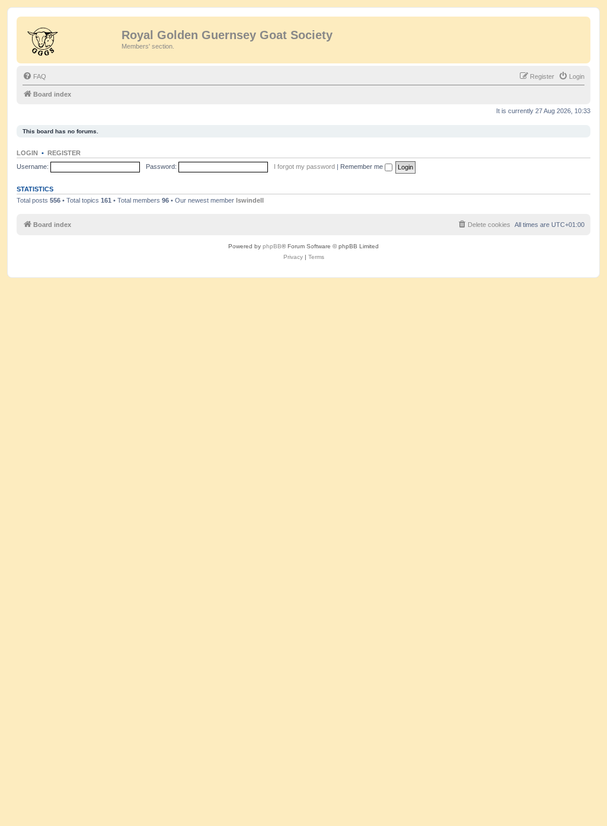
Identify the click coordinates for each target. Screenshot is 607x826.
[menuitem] (34, 76)
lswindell (250, 200)
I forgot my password (304, 166)
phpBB (272, 246)
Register (64, 152)
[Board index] (71, 38)
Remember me (362, 166)
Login (27, 152)
